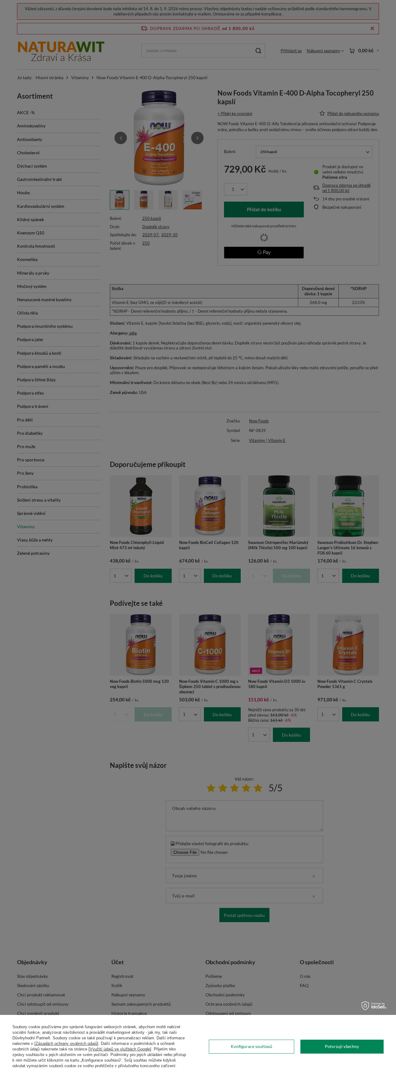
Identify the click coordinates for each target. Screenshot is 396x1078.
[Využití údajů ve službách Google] (119, 1049)
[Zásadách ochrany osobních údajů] (66, 1043)
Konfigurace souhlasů (251, 1046)
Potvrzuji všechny (342, 1046)
